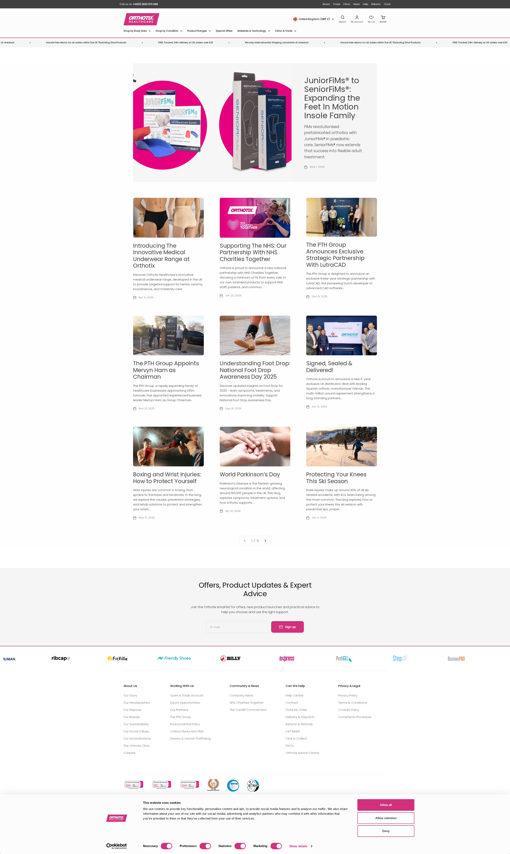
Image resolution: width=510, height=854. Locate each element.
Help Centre (294, 695)
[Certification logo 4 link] (213, 785)
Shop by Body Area (135, 31)
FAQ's (290, 746)
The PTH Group (180, 717)
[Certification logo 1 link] (133, 785)
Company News (241, 695)
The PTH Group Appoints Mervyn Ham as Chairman (166, 370)
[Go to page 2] (265, 541)
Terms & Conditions (352, 702)
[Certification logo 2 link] (161, 785)
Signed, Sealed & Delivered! (329, 367)
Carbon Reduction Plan (187, 731)
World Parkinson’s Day (250, 474)
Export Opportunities (185, 702)
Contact (292, 702)
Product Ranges (197, 31)
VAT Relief (293, 731)
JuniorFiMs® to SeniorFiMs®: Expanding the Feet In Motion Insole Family (332, 98)
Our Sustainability (136, 724)
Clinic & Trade (283, 31)
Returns (376, 4)
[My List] (371, 19)
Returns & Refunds (299, 724)
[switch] (205, 846)
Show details (298, 846)
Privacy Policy (347, 695)
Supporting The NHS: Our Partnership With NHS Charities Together (253, 252)
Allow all (386, 805)
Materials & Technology (251, 31)
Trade (336, 4)
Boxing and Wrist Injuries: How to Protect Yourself (167, 478)
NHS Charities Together (247, 702)
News (356, 4)
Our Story (130, 695)
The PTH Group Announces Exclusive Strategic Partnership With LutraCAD (335, 255)
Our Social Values (136, 731)
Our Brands (132, 717)
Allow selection (386, 818)
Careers (129, 753)
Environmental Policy (185, 724)
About (326, 4)
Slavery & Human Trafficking (190, 738)
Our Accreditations (137, 738)
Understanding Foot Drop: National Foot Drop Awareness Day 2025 (255, 370)
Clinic (346, 4)
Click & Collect (296, 738)
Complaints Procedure (354, 717)
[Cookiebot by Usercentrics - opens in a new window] (116, 846)
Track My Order (296, 710)
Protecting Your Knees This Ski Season (336, 478)
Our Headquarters (137, 702)
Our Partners (179, 710)
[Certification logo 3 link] (189, 785)
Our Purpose (132, 710)
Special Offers (224, 31)
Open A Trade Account (186, 695)
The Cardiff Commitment (248, 710)
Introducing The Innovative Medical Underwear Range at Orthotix (161, 256)
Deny (385, 831)
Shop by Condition (167, 31)
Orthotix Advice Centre (302, 753)
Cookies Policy (348, 710)
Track (387, 4)
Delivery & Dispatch (300, 717)
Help (365, 4)
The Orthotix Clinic (137, 746)
